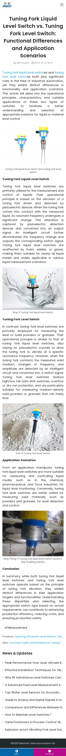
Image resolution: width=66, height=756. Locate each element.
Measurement (17, 628)
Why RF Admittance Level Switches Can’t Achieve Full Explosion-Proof (34, 677)
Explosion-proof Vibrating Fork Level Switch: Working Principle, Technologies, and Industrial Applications (34, 729)
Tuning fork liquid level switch (23, 72)
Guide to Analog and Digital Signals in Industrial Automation (34, 700)
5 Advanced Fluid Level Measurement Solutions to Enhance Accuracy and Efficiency (34, 685)
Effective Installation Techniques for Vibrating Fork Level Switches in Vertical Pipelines (34, 670)
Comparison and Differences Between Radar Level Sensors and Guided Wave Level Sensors (34, 707)
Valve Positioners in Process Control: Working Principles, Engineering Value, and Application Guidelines (34, 722)
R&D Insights (23, 62)
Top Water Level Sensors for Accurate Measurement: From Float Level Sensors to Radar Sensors (34, 692)
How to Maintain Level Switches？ (28, 714)
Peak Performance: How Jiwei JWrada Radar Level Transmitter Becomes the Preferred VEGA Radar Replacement (34, 662)
